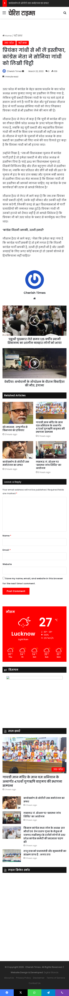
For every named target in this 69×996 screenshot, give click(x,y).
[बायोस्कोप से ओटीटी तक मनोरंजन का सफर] (18, 449)
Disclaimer (39, 977)
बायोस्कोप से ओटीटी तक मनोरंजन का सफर (29, 3)
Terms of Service (56, 977)
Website (7, 564)
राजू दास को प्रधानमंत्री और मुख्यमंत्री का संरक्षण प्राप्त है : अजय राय (44, 852)
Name (7, 535)
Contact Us (35, 983)
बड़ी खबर (18, 35)
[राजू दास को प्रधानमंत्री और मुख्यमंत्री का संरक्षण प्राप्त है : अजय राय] (12, 855)
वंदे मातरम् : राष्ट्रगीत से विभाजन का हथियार (15, 428)
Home (8, 35)
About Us (9, 977)
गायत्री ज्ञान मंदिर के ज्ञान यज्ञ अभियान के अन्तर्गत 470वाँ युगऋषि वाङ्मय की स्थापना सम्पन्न (50, 427)
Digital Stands (51, 972)
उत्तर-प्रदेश (9, 42)
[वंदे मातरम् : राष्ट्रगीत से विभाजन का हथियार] (18, 413)
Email (7, 550)
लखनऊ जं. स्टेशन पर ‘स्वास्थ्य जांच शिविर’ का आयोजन (48, 465)
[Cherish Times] (21, 12)
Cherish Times (14, 71)
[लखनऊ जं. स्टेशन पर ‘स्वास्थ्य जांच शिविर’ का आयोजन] (51, 449)
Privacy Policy (23, 977)
